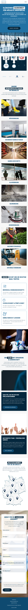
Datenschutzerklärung (13, 584)
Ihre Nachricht (6, 570)
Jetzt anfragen (8, 450)
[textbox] (14, 567)
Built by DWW (14, 607)
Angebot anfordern (14, 28)
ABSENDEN (7, 589)
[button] (26, 2)
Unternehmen (6, 530)
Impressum (14, 599)
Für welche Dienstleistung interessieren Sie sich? (13, 563)
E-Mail (4, 549)
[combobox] (14, 567)
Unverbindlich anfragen (10, 407)
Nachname (5, 543)
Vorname (5, 536)
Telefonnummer (6, 556)
